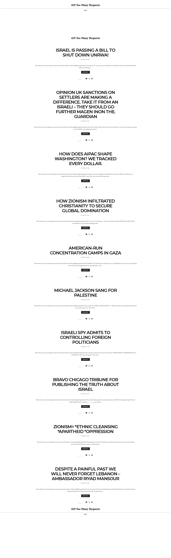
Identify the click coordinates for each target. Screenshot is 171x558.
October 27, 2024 (85, 215)
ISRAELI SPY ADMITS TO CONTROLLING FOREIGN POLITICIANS (85, 337)
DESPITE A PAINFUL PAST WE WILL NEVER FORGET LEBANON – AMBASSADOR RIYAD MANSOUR (85, 473)
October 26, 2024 (85, 436)
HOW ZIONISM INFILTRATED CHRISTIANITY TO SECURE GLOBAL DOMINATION (85, 205)
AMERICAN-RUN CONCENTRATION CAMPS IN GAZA (85, 250)
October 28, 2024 (85, 59)
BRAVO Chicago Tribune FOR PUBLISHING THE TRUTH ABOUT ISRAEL (85, 384)
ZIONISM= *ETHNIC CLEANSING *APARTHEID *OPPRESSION (85, 429)
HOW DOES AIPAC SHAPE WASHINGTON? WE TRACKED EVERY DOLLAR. (85, 158)
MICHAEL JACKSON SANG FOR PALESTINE (85, 293)
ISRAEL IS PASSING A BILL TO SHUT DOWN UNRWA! (85, 53)
